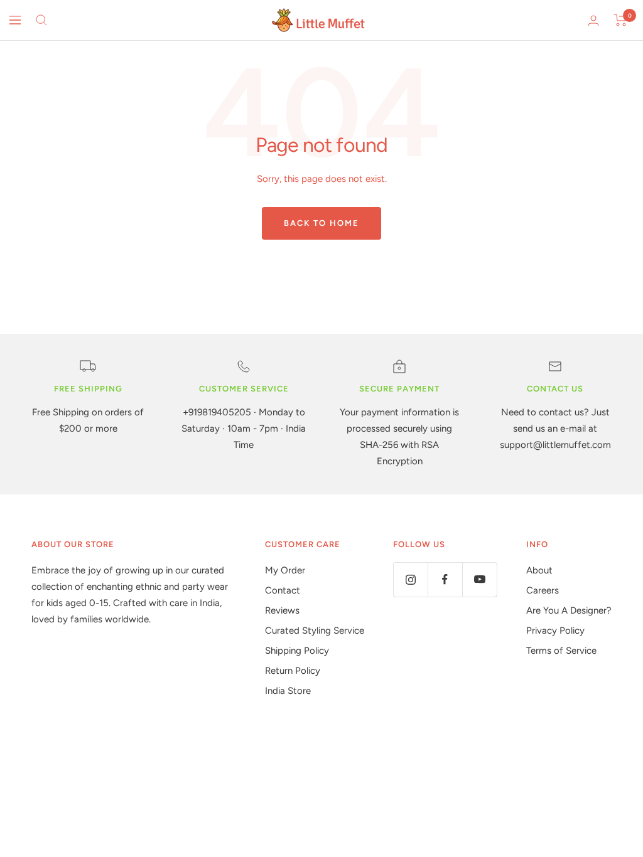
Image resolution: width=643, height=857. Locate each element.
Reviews (282, 610)
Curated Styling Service (314, 630)
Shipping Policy (297, 650)
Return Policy (292, 670)
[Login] (593, 20)
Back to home (321, 223)
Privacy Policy (555, 630)
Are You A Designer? (569, 610)
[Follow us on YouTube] (479, 579)
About (539, 570)
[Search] (41, 20)
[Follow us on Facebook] (445, 579)
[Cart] (620, 20)
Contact (282, 590)
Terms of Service (561, 650)
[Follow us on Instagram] (410, 579)
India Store (288, 690)
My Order (285, 570)
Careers (542, 590)
